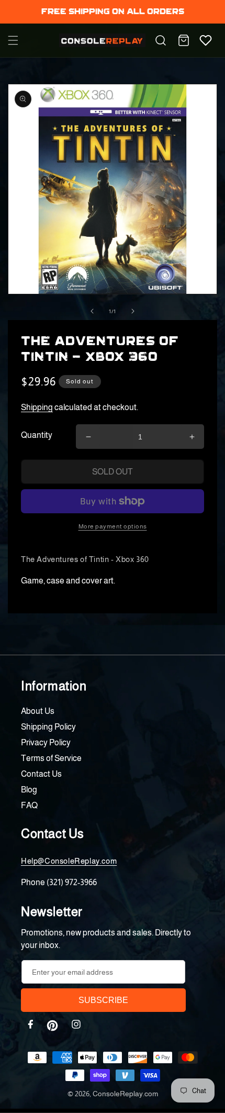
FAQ (29, 805)
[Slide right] (133, 311)
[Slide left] (92, 311)
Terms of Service (51, 758)
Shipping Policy (48, 726)
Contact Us (41, 773)
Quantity (36, 435)
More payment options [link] (112, 526)
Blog (29, 789)
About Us (37, 711)
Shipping (37, 407)
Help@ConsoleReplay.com (69, 860)
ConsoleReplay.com (125, 1093)
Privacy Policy (46, 742)
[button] (13, 40)
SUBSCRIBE (103, 1000)
